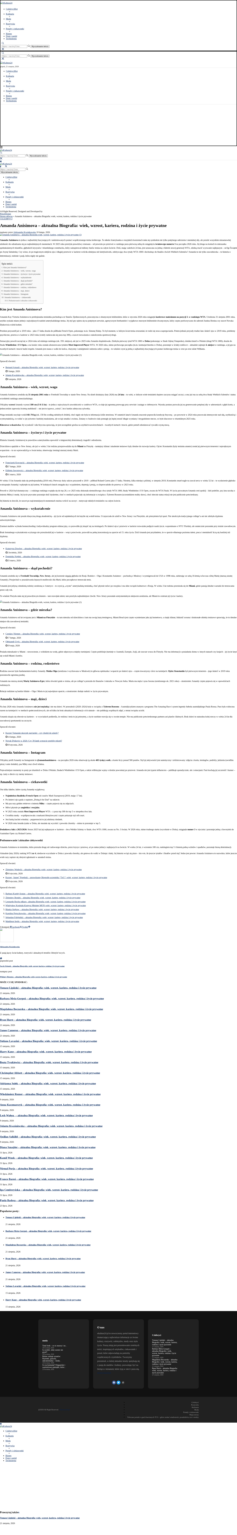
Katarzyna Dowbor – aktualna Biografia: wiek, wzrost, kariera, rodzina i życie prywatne (43, 548)
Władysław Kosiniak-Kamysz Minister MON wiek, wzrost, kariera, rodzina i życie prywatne (45, 905)
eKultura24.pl (65, 1410)
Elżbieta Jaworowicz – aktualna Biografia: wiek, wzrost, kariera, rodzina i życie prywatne (44, 470)
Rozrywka (10, 24)
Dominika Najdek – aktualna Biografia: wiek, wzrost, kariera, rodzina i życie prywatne (43, 556)
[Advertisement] (118, 125)
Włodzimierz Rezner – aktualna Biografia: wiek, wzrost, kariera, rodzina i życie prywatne (50, 1094)
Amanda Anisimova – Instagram (15, 294)
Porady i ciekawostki (15, 29)
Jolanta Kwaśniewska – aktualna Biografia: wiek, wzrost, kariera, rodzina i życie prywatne (44, 375)
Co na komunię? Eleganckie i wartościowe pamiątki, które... (54, 1366)
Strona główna (6, 216)
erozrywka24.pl (104, 1373)
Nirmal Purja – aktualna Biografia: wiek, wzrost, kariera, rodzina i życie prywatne (46, 1168)
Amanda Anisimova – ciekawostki (17, 297)
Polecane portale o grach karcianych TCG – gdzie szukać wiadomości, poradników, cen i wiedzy (163, 1417)
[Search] (3, 43)
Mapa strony (194, 1415)
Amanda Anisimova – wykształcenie (17, 277)
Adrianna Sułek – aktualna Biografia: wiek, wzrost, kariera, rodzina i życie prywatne (48, 1083)
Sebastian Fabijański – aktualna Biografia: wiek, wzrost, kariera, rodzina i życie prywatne (44, 917)
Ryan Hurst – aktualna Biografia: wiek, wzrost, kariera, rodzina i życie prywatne (45, 1019)
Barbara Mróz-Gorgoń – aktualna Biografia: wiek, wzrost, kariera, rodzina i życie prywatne (52, 998)
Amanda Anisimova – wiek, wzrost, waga (19, 271)
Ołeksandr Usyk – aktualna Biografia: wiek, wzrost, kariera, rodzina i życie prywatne (42, 641)
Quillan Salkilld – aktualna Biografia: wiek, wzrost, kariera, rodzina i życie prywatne (48, 1136)
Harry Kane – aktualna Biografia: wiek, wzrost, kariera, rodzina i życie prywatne (46, 1051)
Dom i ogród (11, 36)
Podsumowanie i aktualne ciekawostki (23, 301)
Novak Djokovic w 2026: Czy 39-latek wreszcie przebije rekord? (33, 741)
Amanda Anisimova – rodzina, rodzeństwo (19, 287)
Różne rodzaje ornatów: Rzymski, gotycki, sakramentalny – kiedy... (51, 1358)
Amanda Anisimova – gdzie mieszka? (17, 284)
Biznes (9, 34)
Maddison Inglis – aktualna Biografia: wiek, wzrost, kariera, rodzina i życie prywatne (42, 921)
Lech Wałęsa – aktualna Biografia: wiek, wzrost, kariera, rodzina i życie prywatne (46, 1115)
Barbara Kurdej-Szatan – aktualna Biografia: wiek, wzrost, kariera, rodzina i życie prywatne (45, 894)
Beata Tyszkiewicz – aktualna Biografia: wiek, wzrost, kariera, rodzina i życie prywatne (49, 1062)
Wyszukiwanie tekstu (40, 46)
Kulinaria (10, 14)
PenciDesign (5, 214)
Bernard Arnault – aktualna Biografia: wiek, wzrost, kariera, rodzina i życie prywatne (42, 367)
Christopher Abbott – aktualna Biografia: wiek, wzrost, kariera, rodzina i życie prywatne (50, 1072)
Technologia (11, 38)
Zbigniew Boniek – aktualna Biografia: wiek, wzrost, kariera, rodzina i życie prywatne (42, 897)
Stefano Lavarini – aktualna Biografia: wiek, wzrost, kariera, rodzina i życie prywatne (48, 1041)
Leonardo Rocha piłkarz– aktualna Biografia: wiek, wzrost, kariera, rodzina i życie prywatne (45, 901)
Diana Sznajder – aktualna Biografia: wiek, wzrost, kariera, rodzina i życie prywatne (47, 1147)
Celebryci (12, 9)
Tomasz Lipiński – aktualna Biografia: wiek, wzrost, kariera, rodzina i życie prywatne (48, 987)
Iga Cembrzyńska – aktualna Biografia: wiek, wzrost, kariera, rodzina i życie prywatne (49, 1189)
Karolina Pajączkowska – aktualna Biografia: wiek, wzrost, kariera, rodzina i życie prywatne (45, 913)
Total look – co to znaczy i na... (54, 1346)
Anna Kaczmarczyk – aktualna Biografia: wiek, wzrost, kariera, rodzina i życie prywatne (50, 1104)
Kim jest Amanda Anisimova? (14, 267)
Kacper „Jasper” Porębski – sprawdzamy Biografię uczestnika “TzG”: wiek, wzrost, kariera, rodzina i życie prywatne (56, 877)
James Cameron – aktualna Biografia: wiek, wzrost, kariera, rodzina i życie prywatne (48, 1030)
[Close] (3, 49)
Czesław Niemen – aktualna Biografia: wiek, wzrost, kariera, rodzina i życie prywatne (42, 634)
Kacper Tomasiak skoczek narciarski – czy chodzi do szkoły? (32, 733)
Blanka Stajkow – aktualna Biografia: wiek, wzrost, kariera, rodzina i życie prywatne (42, 909)
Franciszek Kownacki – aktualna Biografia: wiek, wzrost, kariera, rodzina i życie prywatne (44, 462)
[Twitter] (7, 166)
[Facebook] (2, 166)
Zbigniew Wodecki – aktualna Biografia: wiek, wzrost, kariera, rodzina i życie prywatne (43, 869)
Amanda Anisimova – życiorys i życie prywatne (21, 274)
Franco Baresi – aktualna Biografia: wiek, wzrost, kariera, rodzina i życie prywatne (47, 1179)
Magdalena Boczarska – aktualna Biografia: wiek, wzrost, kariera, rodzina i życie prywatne (51, 1009)
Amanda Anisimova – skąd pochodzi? (18, 281)
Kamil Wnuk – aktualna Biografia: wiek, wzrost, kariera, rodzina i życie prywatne (46, 1157)
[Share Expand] (29, 927)
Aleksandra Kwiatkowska (24, 232)
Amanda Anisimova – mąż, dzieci (16, 291)
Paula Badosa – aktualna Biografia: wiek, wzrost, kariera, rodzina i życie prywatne (47, 1200)
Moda (8, 19)
